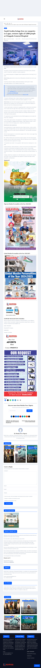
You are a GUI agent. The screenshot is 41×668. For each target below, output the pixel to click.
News (5, 28)
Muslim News (8, 448)
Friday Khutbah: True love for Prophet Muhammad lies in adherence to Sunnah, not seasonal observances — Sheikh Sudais (29, 612)
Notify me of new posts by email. (10, 500)
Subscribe (29, 410)
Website (5, 492)
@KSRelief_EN (13, 91)
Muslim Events (8, 446)
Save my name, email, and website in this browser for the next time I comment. (18, 496)
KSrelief (30, 38)
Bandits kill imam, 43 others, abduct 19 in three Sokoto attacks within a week (11, 627)
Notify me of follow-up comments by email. (12, 498)
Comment (6, 470)
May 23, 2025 (25, 94)
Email (5, 489)
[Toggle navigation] (4, 18)
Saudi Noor (6, 40)
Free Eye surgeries (25, 38)
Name (5, 485)
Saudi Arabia (34, 38)
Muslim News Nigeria (10, 38)
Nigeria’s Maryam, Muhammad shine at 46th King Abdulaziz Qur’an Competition (28, 627)
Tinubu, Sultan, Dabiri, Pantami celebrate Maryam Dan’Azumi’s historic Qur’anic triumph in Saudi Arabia (11, 612)
